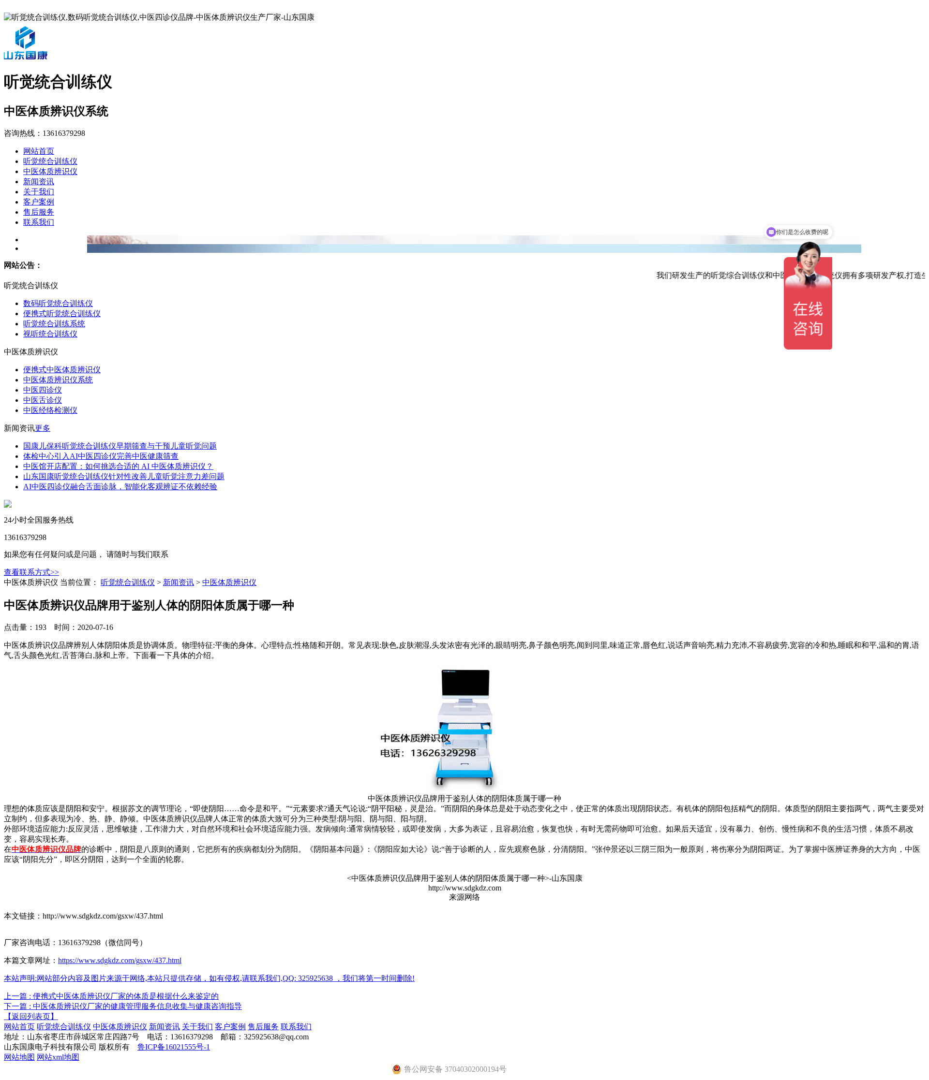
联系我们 (38, 222)
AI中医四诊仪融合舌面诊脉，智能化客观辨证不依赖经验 (120, 486)
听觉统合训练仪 (50, 161)
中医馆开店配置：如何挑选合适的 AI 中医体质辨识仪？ (118, 466)
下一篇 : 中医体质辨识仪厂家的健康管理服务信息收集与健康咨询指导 (123, 1006)
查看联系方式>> (31, 572)
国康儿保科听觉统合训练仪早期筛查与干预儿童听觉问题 (120, 446)
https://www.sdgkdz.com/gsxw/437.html (119, 960)
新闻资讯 (38, 181)
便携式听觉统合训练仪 (62, 313)
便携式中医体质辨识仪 (62, 369)
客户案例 (38, 202)
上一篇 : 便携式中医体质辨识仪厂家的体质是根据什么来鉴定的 (111, 996)
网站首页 (38, 151)
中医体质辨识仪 (50, 171)
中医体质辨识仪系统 (58, 380)
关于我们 (38, 192)
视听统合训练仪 (50, 334)
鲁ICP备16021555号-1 (173, 1047)
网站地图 (19, 1057)
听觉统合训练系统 (54, 324)
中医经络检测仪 (50, 410)
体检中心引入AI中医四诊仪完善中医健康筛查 (101, 456)
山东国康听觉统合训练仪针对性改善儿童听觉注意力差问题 (124, 476)
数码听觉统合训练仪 (58, 303)
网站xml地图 (58, 1057)
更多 (42, 428)
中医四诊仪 (42, 390)
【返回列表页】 (31, 1016)
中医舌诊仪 (42, 400)
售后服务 (38, 212)
